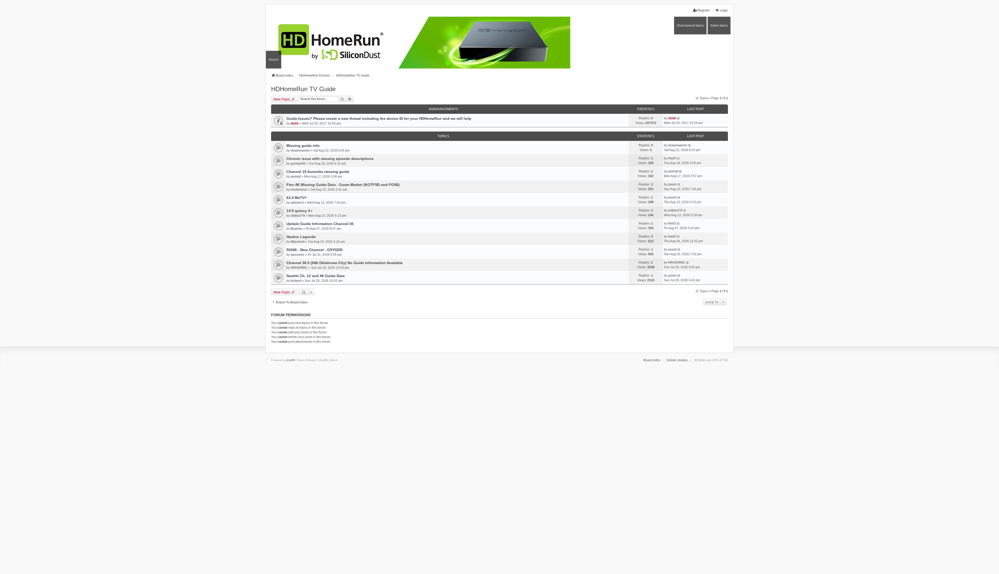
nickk (295, 123)
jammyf (296, 176)
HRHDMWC (299, 268)
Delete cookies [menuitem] (677, 360)
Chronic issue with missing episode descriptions (330, 159)
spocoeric (297, 255)
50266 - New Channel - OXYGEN (314, 250)
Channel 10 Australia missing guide (317, 172)
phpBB (290, 360)
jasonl (672, 184)
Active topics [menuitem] (719, 25)
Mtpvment (297, 242)
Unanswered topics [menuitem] (690, 25)
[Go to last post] (678, 118)
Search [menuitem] (273, 59)
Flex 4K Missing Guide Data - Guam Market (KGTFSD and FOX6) (343, 185)
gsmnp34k (298, 163)
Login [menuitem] (724, 10)
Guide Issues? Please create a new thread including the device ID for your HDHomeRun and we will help (378, 118)
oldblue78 (298, 215)
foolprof (296, 281)
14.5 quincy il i (299, 211)
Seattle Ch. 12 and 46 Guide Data (315, 276)
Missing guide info (303, 146)
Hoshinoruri (299, 189)
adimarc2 (297, 202)
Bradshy (296, 228)
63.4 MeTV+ (296, 198)
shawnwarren (300, 150)
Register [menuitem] (704, 10)
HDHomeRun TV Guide (303, 88)
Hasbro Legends (301, 237)
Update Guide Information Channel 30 (320, 224)
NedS (672, 158)
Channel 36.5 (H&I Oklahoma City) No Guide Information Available (344, 263)
